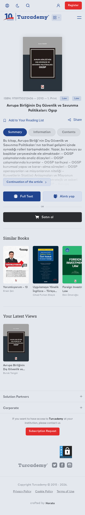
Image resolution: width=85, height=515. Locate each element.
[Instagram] (69, 466)
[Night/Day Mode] (17, 5)
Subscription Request (42, 431)
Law (64, 98)
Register (73, 5)
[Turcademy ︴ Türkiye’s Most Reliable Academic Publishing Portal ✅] (26, 18)
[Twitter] (54, 466)
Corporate (11, 407)
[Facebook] (62, 466)
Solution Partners (16, 396)
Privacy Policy (22, 491)
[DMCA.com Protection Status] (66, 452)
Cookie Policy (44, 491)
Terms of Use (65, 491)
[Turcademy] (31, 466)
